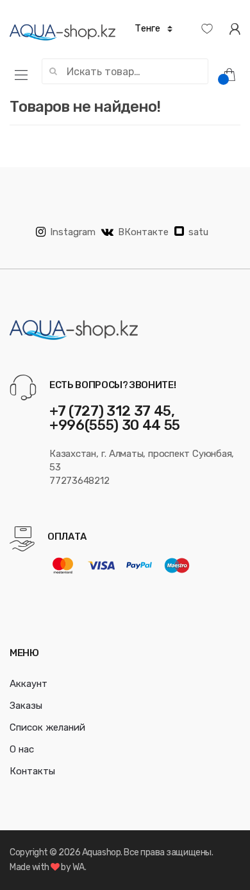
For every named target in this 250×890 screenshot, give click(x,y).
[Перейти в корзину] (234, 74)
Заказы (26, 705)
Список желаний (47, 727)
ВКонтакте (143, 232)
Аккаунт (28, 684)
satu (198, 232)
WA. (79, 867)
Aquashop (101, 852)
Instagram (73, 232)
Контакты (32, 771)
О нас (22, 749)
